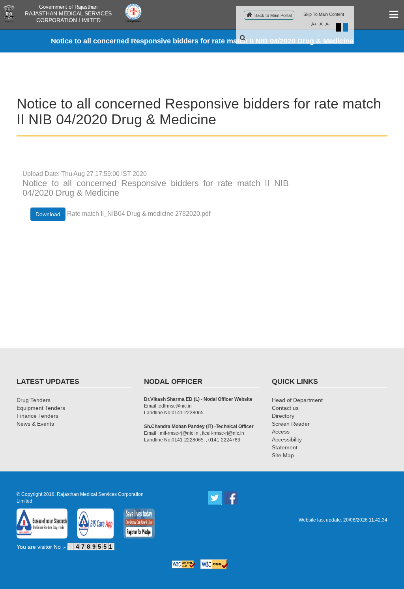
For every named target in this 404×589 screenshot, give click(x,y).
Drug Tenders (33, 400)
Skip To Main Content (323, 14)
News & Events (35, 424)
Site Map (283, 455)
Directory (283, 416)
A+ (313, 24)
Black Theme (338, 27)
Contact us (285, 408)
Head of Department (297, 400)
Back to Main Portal (273, 15)
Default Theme (345, 27)
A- (327, 24)
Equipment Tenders (41, 408)
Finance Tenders (37, 416)
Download (48, 214)
